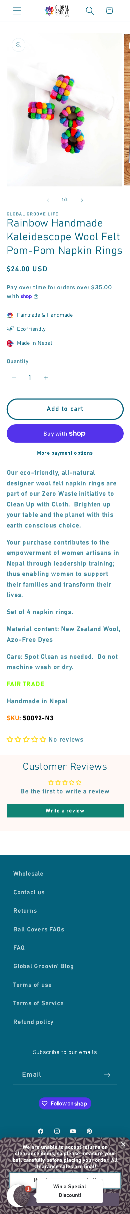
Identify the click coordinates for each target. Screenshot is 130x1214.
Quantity (18, 361)
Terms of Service (38, 1004)
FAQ (19, 948)
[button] (17, 10)
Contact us (29, 893)
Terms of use (32, 985)
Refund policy (33, 1022)
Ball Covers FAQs (38, 930)
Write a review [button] (65, 810)
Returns (25, 911)
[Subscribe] (107, 1075)
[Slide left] (48, 200)
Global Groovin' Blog (43, 966)
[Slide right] (82, 200)
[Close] (123, 1144)
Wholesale (28, 874)
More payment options (65, 453)
